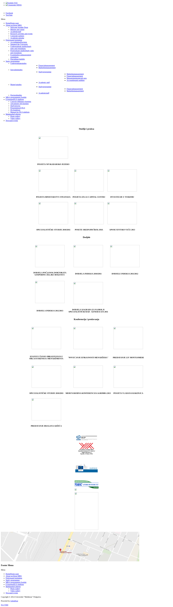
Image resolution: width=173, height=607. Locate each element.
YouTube (9, 15)
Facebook (9, 13)
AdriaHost (14, 601)
